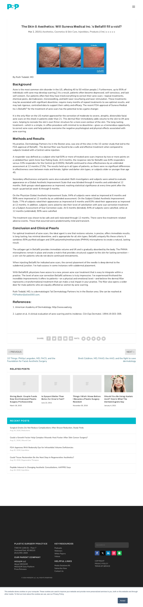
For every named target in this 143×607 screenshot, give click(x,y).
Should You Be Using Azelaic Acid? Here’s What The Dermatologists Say (118, 399)
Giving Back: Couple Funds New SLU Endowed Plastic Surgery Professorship (23, 399)
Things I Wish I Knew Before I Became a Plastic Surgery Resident (87, 399)
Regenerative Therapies (30, 460)
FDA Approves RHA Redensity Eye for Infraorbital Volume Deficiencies (41, 447)
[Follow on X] (102, 553)
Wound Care (26, 440)
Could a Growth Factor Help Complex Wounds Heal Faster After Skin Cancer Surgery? (49, 437)
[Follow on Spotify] (119, 553)
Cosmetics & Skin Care (65, 31)
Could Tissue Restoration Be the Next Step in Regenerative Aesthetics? (42, 457)
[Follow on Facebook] (97, 553)
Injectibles (83, 31)
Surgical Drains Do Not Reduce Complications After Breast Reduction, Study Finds (47, 427)
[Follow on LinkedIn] (108, 553)
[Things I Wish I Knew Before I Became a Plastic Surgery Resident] (87, 383)
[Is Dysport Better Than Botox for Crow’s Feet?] (55, 383)
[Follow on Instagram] (114, 553)
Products (94, 31)
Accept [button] (122, 600)
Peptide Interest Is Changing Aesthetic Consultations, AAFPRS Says (40, 467)
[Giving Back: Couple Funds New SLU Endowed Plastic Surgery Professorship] (24, 383)
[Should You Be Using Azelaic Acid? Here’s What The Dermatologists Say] (118, 383)
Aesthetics (47, 31)
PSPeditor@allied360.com (26, 294)
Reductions (26, 430)
